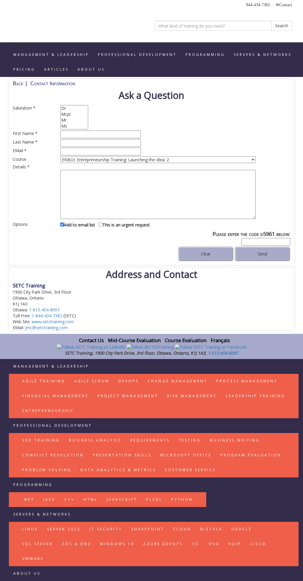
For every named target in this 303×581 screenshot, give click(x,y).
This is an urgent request (126, 225)
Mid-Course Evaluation (134, 340)
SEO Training (41, 440)
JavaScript (122, 499)
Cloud (182, 529)
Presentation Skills (122, 455)
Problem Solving (47, 469)
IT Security (106, 529)
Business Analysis (95, 440)
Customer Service (190, 469)
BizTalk (211, 529)
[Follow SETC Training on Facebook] (210, 347)
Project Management (128, 395)
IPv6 (214, 543)
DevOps (128, 381)
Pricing (24, 69)
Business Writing (235, 440)
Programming (205, 54)
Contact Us (91, 340)
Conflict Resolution (53, 455)
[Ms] (74, 126)
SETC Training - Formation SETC (37, 22)
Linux (30, 529)
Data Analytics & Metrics (118, 469)
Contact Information (52, 83)
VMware (33, 558)
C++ (70, 499)
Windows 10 (117, 543)
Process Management (247, 381)
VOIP (234, 543)
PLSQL (154, 499)
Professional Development (137, 54)
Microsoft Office (186, 455)
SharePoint (147, 529)
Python (182, 499)
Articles (56, 69)
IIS (195, 543)
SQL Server (37, 543)
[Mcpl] (74, 114)
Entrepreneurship (48, 410)
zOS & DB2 (76, 543)
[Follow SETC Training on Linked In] (92, 347)
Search (281, 25)
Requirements (150, 440)
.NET (28, 499)
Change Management (177, 381)
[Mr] (74, 120)
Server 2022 (64, 529)
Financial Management (55, 395)
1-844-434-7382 (47, 315)
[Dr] (74, 108)
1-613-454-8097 (44, 310)
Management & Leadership (51, 54)
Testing (190, 440)
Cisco (258, 543)
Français (220, 340)
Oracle (241, 529)
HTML (90, 499)
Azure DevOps (163, 543)
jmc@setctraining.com (46, 327)
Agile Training (43, 381)
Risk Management (192, 395)
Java (49, 499)
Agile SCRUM (91, 381)
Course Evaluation (186, 340)
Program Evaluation (250, 455)
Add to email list (79, 225)
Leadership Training (255, 395)
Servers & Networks (262, 54)
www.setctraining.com (53, 321)
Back (18, 83)
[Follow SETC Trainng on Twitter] (151, 347)
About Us (91, 69)
